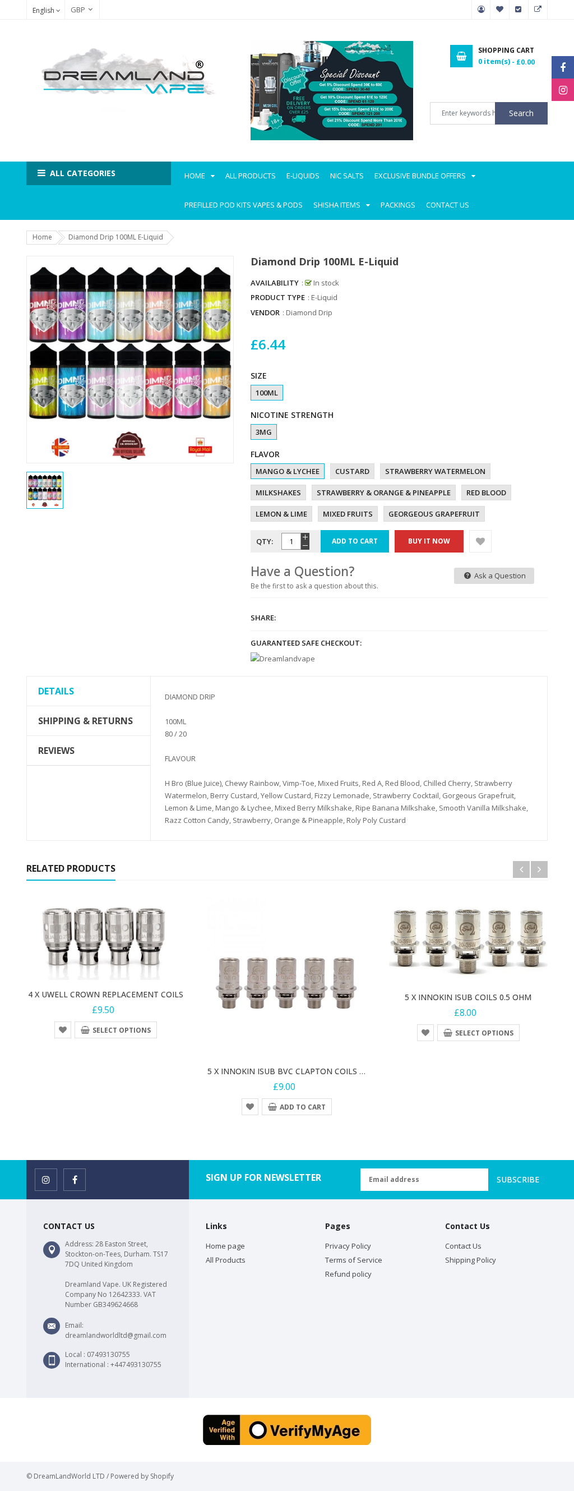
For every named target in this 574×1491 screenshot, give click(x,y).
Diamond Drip (309, 312)
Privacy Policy (348, 1246)
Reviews (56, 750)
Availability (275, 283)
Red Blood (486, 492)
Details (56, 691)
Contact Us (463, 1246)
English (44, 10)
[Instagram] (563, 90)
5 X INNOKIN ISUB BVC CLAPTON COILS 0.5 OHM (299, 1071)
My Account (480, 9)
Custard (352, 471)
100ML (267, 393)
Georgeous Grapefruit (434, 514)
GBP (72, 9)
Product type (278, 297)
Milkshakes (278, 492)
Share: (263, 618)
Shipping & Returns (85, 721)
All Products (226, 1260)
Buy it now (429, 541)
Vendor (265, 312)
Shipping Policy (470, 1260)
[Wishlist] (480, 541)
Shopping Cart (538, 9)
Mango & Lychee (288, 471)
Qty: (264, 541)
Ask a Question (499, 575)
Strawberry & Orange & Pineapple (384, 492)
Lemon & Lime (281, 514)
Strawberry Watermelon (435, 471)
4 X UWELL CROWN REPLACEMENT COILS (105, 994)
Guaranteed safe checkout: (306, 643)
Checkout (519, 9)
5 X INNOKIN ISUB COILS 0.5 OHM (468, 997)
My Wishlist (500, 9)
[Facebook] (563, 67)
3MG (264, 432)
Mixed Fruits (348, 514)
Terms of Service (353, 1260)
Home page (225, 1246)
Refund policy (348, 1274)
